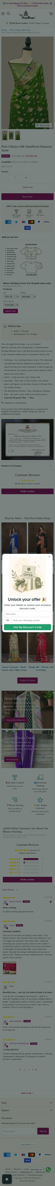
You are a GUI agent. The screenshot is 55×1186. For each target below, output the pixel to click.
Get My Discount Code (28, 627)
